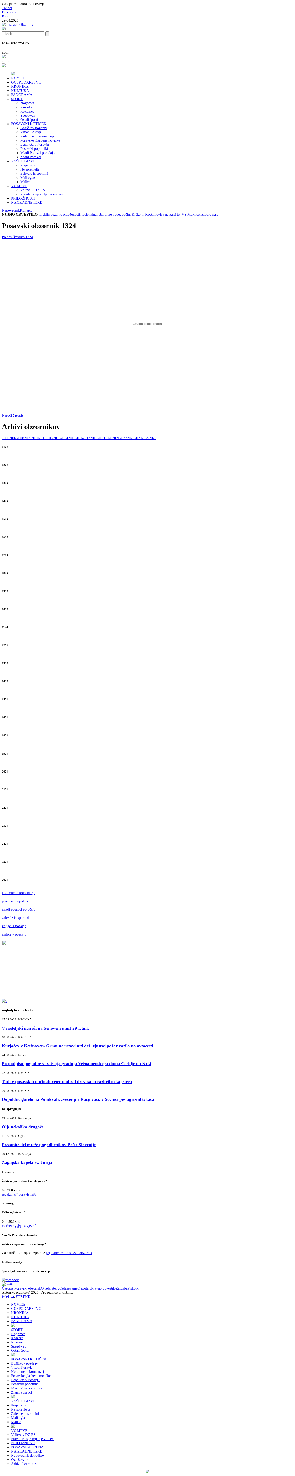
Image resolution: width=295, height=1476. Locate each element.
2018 (93, 438)
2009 (27, 438)
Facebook (9, 12)
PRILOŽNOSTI (23, 198)
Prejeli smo (28, 165)
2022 (123, 438)
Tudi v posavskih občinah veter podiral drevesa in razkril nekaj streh (67, 1081)
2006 (5, 438)
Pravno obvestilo (103, 1288)
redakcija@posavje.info (19, 1194)
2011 (42, 438)
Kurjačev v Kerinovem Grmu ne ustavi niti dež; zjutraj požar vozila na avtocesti (77, 1045)
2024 (138, 438)
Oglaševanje (68, 1288)
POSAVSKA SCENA (27, 1447)
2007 (13, 438)
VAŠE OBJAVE (23, 161)
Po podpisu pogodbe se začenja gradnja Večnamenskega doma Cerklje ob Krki (76, 1063)
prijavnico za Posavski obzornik (69, 1253)
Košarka (26, 107)
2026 (152, 438)
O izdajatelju (50, 1288)
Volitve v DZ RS (32, 190)
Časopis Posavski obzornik (21, 1288)
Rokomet (27, 111)
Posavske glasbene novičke (40, 140)
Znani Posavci (30, 157)
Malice (25, 182)
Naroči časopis (12, 415)
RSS (5, 16)
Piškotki (133, 1288)
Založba (121, 1288)
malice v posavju (14, 934)
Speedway (27, 115)
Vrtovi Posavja (31, 132)
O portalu (84, 1288)
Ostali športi (29, 120)
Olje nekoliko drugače (23, 1126)
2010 (35, 438)
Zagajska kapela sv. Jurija (27, 1162)
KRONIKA (20, 86)
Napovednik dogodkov (28, 1455)
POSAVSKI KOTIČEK (29, 124)
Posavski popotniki (34, 149)
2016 (79, 438)
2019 (101, 438)
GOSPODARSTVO (26, 82)
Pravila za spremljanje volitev (41, 194)
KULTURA (20, 91)
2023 (130, 438)
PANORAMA (21, 95)
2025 (145, 438)
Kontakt (26, 210)
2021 (116, 438)
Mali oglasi (28, 178)
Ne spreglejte (29, 169)
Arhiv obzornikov (24, 1464)
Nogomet (27, 103)
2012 (49, 438)
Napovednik (11, 210)
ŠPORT (17, 99)
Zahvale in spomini (34, 173)
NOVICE (18, 78)
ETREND (23, 1297)
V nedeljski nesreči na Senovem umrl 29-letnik (45, 1028)
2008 (20, 438)
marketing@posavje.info (20, 1226)
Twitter (7, 8)
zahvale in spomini (15, 918)
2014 (64, 438)
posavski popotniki (15, 901)
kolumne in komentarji (18, 893)
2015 (71, 438)
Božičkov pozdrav (33, 128)
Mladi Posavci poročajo (37, 153)
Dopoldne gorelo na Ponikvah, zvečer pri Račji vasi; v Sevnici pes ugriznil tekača (78, 1099)
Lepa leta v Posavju (34, 144)
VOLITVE (19, 186)
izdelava (8, 1297)
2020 (108, 438)
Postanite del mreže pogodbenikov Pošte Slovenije (49, 1144)
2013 (57, 438)
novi (5, 52)
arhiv (5, 61)
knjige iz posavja (14, 926)
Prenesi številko (17, 237)
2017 (86, 438)
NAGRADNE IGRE (26, 202)
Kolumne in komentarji (37, 136)
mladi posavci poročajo (18, 909)
